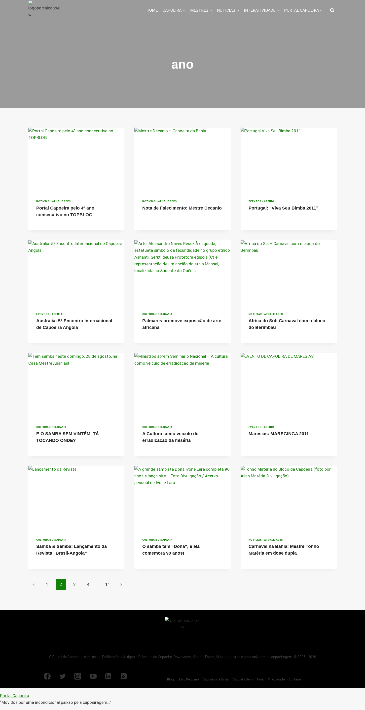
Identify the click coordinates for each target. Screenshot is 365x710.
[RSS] (124, 676)
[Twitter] (63, 676)
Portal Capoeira (14, 695)
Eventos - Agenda (262, 201)
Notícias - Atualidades (53, 201)
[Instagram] (78, 676)
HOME (152, 10)
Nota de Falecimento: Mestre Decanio (182, 208)
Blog (170, 679)
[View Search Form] (332, 10)
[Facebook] (47, 676)
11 (107, 584)
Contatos (295, 679)
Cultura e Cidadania (157, 314)
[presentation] (76, 160)
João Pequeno (188, 679)
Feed (260, 679)
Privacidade (276, 679)
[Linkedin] (108, 676)
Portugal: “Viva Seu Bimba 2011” (283, 208)
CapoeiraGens (243, 679)
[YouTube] (93, 676)
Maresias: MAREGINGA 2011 (279, 433)
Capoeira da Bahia (216, 679)
